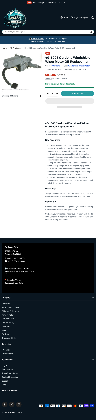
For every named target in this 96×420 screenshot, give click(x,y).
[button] (69, 101)
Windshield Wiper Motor (79, 66)
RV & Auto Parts (15, 412)
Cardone (56, 66)
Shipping (48, 78)
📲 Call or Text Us (36, 39)
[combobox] (48, 32)
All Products (15, 48)
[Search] (90, 31)
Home (4, 48)
